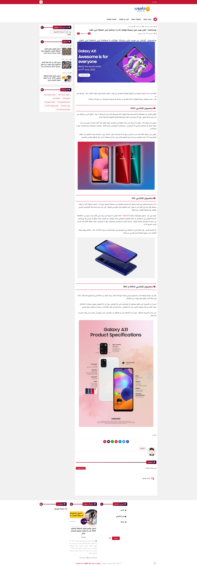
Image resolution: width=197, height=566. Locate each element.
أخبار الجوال (139, 26)
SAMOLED (126, 215)
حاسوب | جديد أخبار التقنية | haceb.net (88, 563)
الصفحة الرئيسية (149, 26)
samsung (130, 26)
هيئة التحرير (92, 558)
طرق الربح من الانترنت (63, 109)
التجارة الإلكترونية (64, 102)
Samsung (149, 93)
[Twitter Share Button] (123, 441)
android (66, 98)
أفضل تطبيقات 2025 (51, 106)
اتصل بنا (154, 2)
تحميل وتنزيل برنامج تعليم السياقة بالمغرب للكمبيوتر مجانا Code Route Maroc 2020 (51, 51)
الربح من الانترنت (124, 19)
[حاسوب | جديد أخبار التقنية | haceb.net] (142, 9)
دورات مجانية (147, 19)
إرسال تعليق (80, 468)
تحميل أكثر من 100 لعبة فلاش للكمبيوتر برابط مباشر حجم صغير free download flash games (51, 64)
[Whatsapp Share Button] (112, 441)
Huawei (56, 98)
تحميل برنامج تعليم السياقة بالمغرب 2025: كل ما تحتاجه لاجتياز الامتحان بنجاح (52, 78)
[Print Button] (104, 441)
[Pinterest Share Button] (119, 441)
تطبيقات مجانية (136, 19)
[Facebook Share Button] (127, 441)
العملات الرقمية (111, 19)
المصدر (154, 435)
